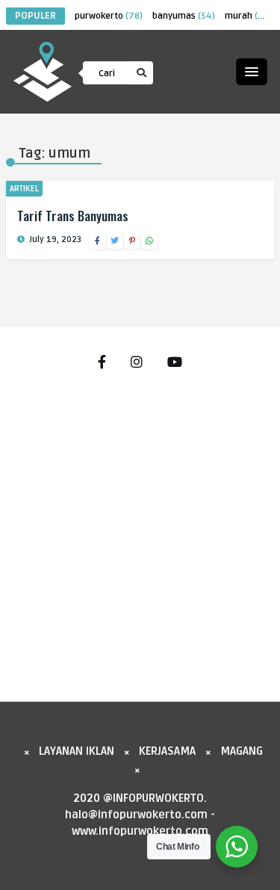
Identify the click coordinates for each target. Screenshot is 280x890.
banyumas (183, 16)
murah (248, 16)
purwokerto (109, 16)
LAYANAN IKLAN (76, 751)
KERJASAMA (167, 751)
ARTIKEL (24, 189)
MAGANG (241, 751)
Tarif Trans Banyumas (72, 215)
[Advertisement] (140, 529)
